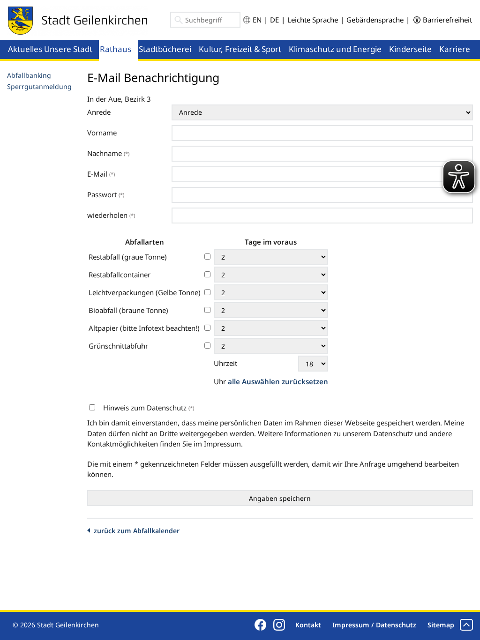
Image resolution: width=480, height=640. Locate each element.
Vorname (102, 132)
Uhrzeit (225, 363)
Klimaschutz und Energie (335, 49)
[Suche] (179, 21)
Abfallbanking (29, 75)
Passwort (105, 194)
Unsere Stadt (68, 49)
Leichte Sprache (312, 19)
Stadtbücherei (165, 49)
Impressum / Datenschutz (374, 624)
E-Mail (101, 174)
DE (274, 19)
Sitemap (441, 624)
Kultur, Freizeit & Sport (240, 49)
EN (257, 19)
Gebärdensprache (375, 19)
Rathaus (115, 49)
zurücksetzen (305, 381)
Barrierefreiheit (447, 19)
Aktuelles (25, 49)
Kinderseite (410, 49)
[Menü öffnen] (96, 40)
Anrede (99, 112)
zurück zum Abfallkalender (137, 530)
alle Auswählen (255, 381)
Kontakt (308, 624)
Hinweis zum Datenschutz (148, 407)
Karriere (454, 49)
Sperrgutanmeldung (39, 86)
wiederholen (111, 215)
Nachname (108, 153)
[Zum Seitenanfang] (466, 625)
